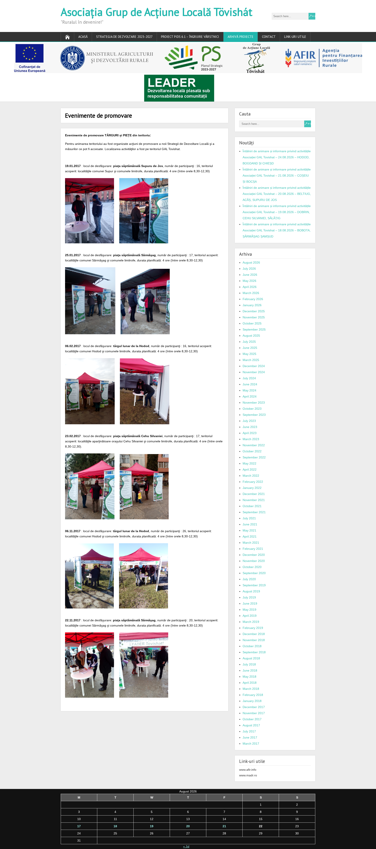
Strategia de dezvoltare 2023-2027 (124, 37)
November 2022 (254, 445)
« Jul (186, 846)
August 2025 (251, 335)
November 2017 (254, 713)
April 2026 (250, 287)
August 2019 (251, 591)
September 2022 (254, 457)
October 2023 (252, 408)
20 (188, 826)
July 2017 (249, 731)
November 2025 (254, 317)
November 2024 (254, 372)
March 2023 (251, 439)
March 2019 (251, 621)
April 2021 (250, 536)
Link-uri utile (295, 37)
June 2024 (250, 384)
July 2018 (249, 664)
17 (79, 826)
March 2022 (251, 475)
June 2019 (250, 603)
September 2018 (254, 652)
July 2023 (249, 421)
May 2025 (249, 354)
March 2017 (251, 743)
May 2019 (249, 609)
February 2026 (253, 299)
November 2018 (254, 640)
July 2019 (249, 597)
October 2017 (252, 719)
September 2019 (254, 585)
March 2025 (251, 360)
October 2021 (252, 506)
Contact (269, 37)
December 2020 (254, 555)
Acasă (83, 37)
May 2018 (249, 676)
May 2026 (249, 280)
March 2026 (251, 293)
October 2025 (252, 323)
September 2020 (254, 573)
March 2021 (251, 542)
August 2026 (251, 262)
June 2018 (250, 670)
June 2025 (250, 347)
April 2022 (250, 469)
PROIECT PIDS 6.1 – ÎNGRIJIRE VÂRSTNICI (190, 37)
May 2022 (249, 463)
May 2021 (249, 530)
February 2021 (253, 548)
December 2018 (254, 634)
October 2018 (252, 646)
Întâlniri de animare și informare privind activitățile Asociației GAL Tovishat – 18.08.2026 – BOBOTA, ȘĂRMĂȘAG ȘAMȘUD (277, 230)
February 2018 (253, 695)
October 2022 (252, 451)
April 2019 (250, 615)
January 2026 (252, 305)
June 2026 (250, 274)
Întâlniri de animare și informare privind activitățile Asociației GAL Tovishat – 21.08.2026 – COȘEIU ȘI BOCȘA (277, 175)
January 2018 (252, 701)
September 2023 (254, 414)
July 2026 (249, 268)
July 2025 (249, 341)
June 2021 (250, 524)
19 (151, 826)
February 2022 (253, 481)
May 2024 (249, 390)
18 (115, 826)
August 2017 (251, 725)
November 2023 (254, 402)
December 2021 (254, 494)
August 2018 (251, 658)
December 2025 (254, 311)
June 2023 (250, 427)
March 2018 (251, 688)
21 (224, 826)
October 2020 (252, 567)
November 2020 (254, 561)
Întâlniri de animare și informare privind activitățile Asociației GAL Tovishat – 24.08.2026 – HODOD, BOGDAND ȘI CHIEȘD (277, 157)
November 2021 (254, 500)
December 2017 (254, 707)
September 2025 (254, 329)
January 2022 (252, 488)
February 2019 (253, 628)
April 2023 (250, 433)
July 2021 (249, 518)
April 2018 (250, 682)
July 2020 (249, 579)
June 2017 (250, 737)
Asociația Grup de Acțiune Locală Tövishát (156, 12)
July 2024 (249, 378)
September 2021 (254, 512)
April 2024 (250, 396)
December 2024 (254, 366)
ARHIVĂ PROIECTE (240, 37)
